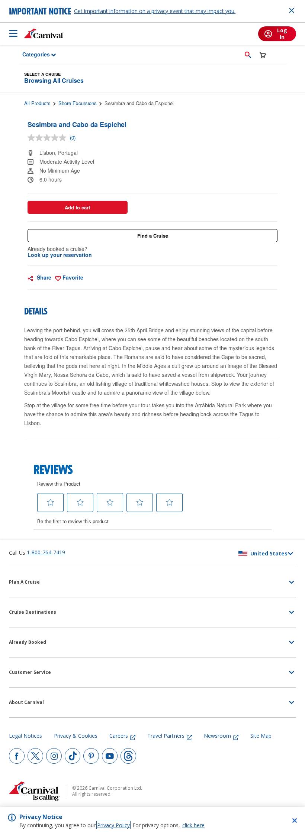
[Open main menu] (13, 33)
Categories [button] (31, 54)
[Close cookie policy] (295, 820)
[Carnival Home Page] (44, 33)
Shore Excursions (77, 103)
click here (193, 825)
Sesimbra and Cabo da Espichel (139, 103)
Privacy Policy (113, 825)
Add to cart (77, 207)
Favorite (72, 277)
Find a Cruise (152, 235)
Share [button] (43, 277)
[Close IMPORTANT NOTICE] (291, 10)
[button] (247, 54)
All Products (37, 103)
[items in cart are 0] (263, 55)
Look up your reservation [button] (60, 254)
